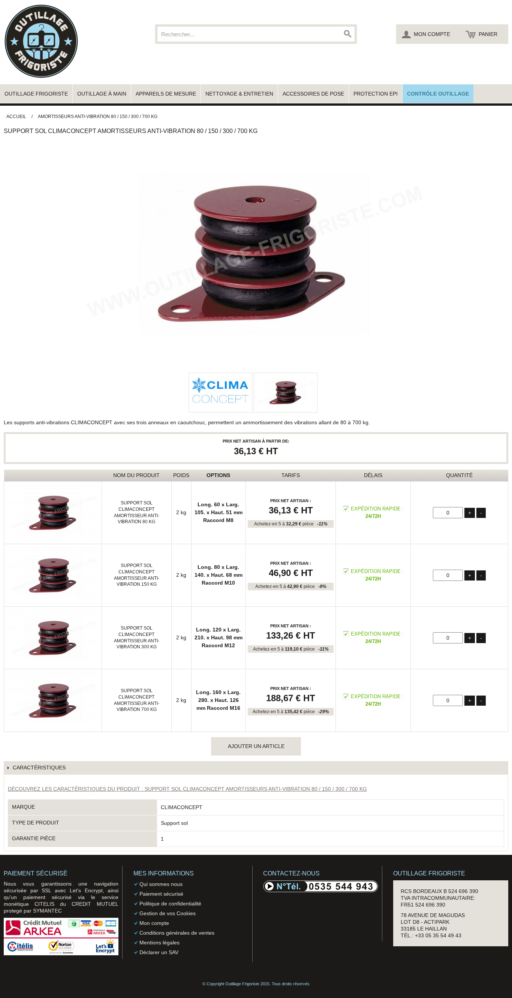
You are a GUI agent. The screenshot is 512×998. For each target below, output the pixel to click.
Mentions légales (159, 943)
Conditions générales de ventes (176, 933)
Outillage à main (101, 94)
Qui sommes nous (161, 884)
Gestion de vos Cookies (167, 913)
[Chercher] (347, 34)
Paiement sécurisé (161, 894)
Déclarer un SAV (158, 952)
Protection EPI (375, 94)
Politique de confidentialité (170, 904)
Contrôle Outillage (438, 94)
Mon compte (154, 923)
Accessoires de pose (313, 94)
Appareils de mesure (166, 94)
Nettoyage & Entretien (239, 94)
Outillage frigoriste (36, 94)
